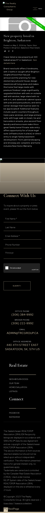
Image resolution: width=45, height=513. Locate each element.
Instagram (14, 417)
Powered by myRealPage (23, 503)
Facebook (14, 413)
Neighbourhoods (18, 379)
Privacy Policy (8, 503)
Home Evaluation (18, 387)
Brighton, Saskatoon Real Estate (26, 48)
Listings (13, 391)
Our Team (14, 383)
